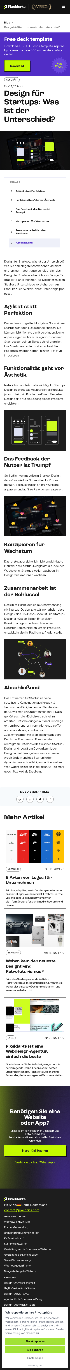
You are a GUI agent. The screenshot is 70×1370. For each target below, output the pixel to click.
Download (17, 65)
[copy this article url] (20, 799)
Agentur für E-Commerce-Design (23, 1299)
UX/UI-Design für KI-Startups (21, 1288)
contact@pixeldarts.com (21, 1210)
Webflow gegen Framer (18, 1265)
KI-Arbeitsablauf (14, 1238)
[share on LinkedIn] (30, 799)
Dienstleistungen (14, 1216)
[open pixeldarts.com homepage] (27, 7)
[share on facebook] (50, 799)
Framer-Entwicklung (16, 1227)
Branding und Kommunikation (21, 1232)
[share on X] (40, 799)
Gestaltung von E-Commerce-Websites (27, 1249)
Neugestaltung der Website (20, 1271)
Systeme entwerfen (15, 1243)
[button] (62, 7)
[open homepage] (35, 1199)
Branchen (10, 1277)
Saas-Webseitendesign (18, 1260)
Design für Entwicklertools (19, 1304)
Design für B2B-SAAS (16, 1293)
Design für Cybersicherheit (19, 1282)
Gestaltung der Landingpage (21, 1254)
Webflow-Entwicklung (17, 1221)
